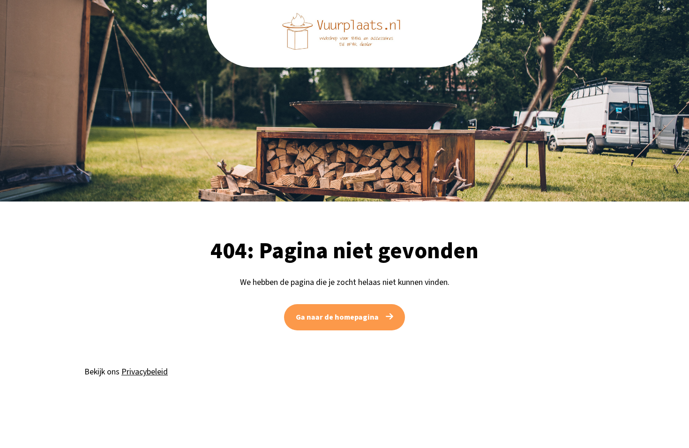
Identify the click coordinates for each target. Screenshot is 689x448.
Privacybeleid (144, 372)
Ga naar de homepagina (337, 317)
